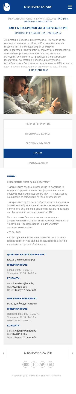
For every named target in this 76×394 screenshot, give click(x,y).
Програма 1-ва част (37, 134)
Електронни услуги (38, 353)
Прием (38, 153)
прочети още (39, 70)
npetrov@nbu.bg (24, 283)
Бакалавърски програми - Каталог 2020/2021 (32, 19)
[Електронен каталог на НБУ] (7, 7)
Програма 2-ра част (37, 143)
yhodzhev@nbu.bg (25, 331)
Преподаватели (38, 163)
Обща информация (37, 124)
